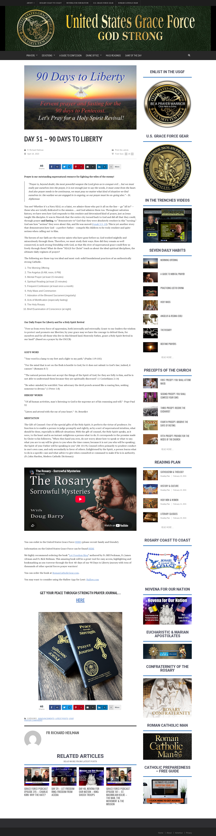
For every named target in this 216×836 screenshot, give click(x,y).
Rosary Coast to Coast (51, 3)
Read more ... (167, 357)
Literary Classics (168, 514)
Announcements (46, 719)
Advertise (179, 833)
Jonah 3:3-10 (100, 224)
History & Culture (169, 486)
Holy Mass (165, 302)
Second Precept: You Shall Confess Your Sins (173, 395)
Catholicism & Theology (172, 472)
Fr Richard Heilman (35, 150)
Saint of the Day (133, 55)
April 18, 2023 (33, 154)
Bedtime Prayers (168, 344)
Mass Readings (113, 55)
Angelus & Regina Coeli (171, 316)
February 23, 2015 (179, 476)
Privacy (189, 833)
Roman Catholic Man (128, 3)
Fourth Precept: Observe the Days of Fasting (174, 423)
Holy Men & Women (169, 500)
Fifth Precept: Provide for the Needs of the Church (174, 437)
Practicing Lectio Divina (172, 288)
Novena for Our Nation (77, 3)
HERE (78, 542)
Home (160, 833)
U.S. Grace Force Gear (103, 3)
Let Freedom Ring (78, 555)
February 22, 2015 (179, 490)
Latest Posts (61, 719)
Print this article (121, 150)
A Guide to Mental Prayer (172, 274)
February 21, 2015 (179, 504)
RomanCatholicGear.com (65, 573)
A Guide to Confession (70, 55)
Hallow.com (92, 579)
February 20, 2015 (179, 518)
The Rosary (165, 330)
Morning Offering (169, 260)
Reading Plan (165, 476)
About (169, 833)
